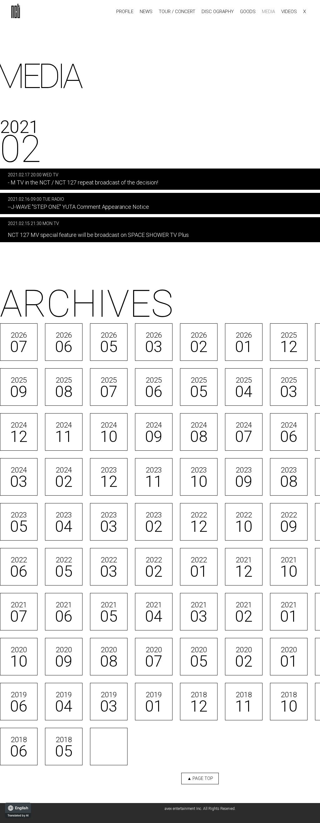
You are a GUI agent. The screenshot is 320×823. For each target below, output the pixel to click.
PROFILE (124, 11)
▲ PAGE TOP (200, 778)
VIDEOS (289, 11)
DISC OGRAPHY (218, 11)
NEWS (146, 11)
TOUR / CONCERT (177, 11)
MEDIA (268, 11)
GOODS (248, 11)
